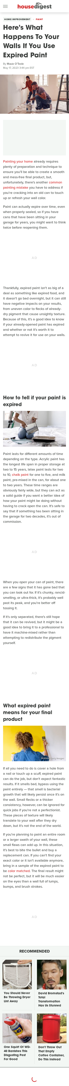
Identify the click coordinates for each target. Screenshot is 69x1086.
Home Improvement (17, 19)
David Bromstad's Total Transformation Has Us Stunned (51, 999)
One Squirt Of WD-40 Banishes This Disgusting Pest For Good (17, 1053)
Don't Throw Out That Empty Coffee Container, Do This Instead (51, 1053)
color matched (19, 870)
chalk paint (20, 474)
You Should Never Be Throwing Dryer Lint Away (17, 997)
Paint (39, 19)
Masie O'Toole (15, 64)
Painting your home (18, 161)
